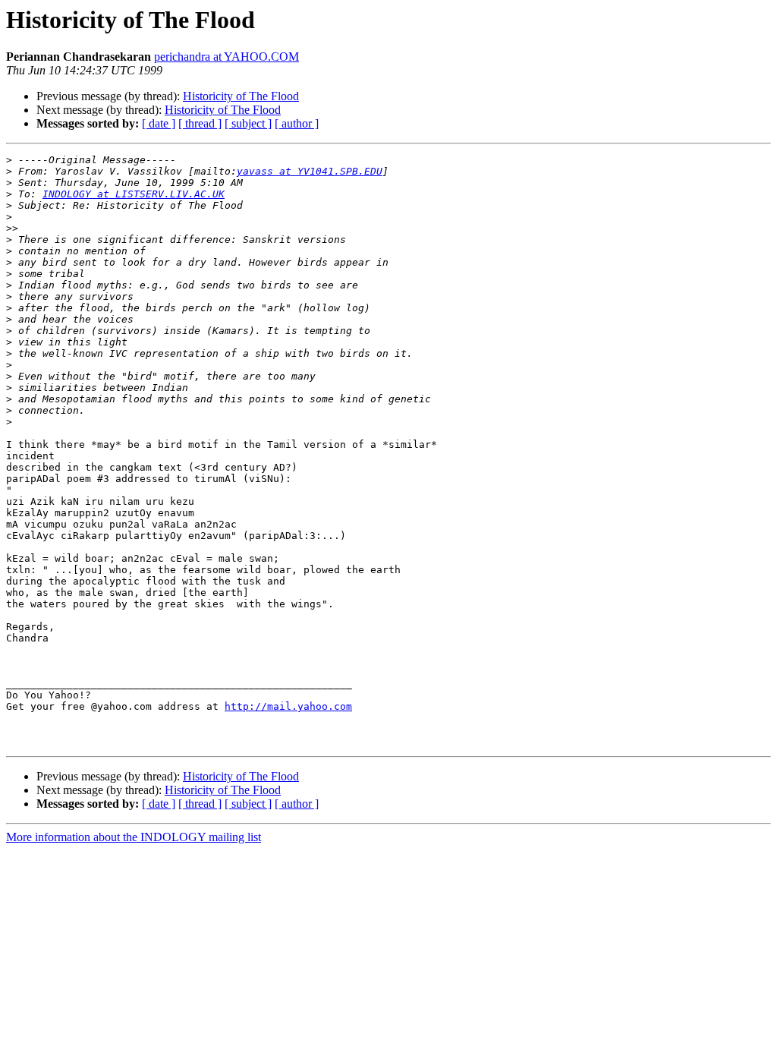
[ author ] (297, 123)
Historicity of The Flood (241, 96)
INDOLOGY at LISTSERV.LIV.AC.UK (133, 194)
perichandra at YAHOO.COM (226, 56)
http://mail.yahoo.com (288, 706)
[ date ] (158, 123)
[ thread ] (200, 123)
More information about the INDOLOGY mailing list (133, 837)
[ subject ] (248, 123)
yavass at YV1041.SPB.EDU (309, 171)
